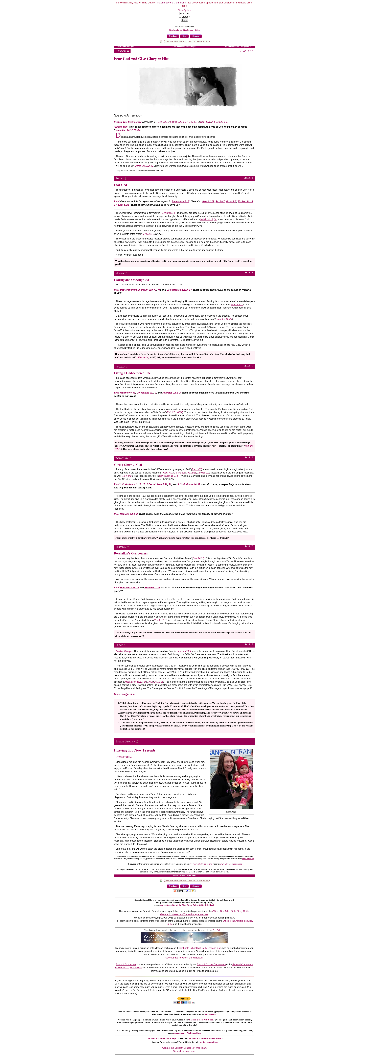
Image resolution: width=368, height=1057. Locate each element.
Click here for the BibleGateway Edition (184, 30)
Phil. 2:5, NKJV (175, 412)
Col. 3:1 (193, 122)
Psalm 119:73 (148, 290)
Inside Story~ (125, 741)
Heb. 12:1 (205, 122)
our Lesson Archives (209, 1042)
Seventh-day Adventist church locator (184, 957)
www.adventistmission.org (231, 864)
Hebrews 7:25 (152, 587)
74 (159, 290)
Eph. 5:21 (123, 205)
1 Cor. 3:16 (219, 122)
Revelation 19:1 (167, 476)
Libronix (186, 17)
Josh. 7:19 (168, 472)
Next (184, 36)
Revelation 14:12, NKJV (127, 130)
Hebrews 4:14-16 (129, 587)
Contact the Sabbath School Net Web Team (184, 1048)
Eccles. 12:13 (177, 122)
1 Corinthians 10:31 (189, 484)
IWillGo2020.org (248, 859)
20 (170, 484)
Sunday (119, 178)
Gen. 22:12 (163, 122)
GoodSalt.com (219, 930)
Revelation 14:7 (180, 201)
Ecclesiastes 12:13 (177, 290)
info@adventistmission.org (200, 864)
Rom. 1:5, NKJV (224, 319)
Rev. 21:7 (159, 620)
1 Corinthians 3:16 (130, 484)
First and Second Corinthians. (171, 2)
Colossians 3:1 (145, 392)
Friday (119, 645)
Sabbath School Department (211, 964)
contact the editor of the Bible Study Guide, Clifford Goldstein (187, 905)
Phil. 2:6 (147, 234)
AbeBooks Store (194, 1033)
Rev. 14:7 (197, 469)
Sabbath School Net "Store (201, 1020)
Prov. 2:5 (231, 201)
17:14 (150, 682)
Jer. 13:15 (191, 472)
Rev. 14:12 (198, 558)
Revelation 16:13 (133, 682)
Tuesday (120, 366)
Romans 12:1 (127, 514)
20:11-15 (158, 682)
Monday (119, 273)
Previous (173, 36)
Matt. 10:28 (143, 357)
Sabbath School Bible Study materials (206, 1038)
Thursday (120, 546)
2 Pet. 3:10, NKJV (144, 166)
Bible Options (184, 10)
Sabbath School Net (126, 964)
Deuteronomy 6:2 (130, 290)
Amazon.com (210, 1014)
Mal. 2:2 (205, 472)
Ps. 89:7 (220, 201)
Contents (195, 36)
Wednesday (121, 458)
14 (186, 122)
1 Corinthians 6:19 (156, 484)
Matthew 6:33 (127, 392)
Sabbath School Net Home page (162, 1038)
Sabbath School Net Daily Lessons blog (200, 948)
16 (198, 472)
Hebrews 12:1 (170, 392)
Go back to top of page (184, 1051)
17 (227, 122)
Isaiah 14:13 (206, 219)
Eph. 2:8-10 (237, 304)
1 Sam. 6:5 (179, 472)
